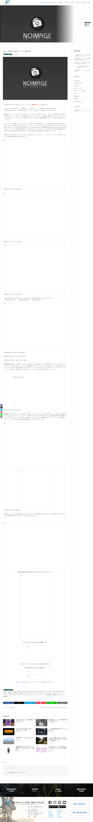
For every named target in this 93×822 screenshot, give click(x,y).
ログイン (18, 772)
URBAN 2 (27, 693)
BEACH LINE (24, 691)
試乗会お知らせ (79, 101)
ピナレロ (30, 694)
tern (24, 693)
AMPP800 (19, 691)
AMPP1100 (10, 691)
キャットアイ (36, 693)
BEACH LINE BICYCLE (32, 691)
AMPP (6, 691)
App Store (18, 682)
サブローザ (46, 693)
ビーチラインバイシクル (23, 694)
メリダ (34, 694)
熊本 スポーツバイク (61, 694)
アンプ (31, 693)
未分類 (77, 98)
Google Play (24, 682)
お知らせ (77, 85)
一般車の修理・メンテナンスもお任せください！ (82, 71)
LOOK (54, 691)
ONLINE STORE (79, 83)
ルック (44, 694)
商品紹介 (10, 54)
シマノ (50, 693)
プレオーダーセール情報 (80, 90)
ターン (60, 693)
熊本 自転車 (5, 696)
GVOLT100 (50, 691)
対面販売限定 (48, 694)
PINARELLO (62, 691)
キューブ (41, 693)
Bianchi (38, 691)
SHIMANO (9, 693)
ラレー (40, 694)
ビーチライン (15, 694)
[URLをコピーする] (62, 703)
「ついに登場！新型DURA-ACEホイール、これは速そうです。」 (82, 67)
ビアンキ (10, 694)
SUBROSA (20, 693)
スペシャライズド (55, 693)
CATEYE (42, 691)
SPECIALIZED (15, 693)
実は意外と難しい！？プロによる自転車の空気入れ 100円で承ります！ (82, 59)
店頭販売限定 (54, 694)
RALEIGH (5, 693)
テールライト (5, 694)
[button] (8, 703)
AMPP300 (14, 691)
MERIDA (57, 691)
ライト (37, 694)
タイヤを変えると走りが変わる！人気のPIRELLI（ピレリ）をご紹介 (82, 63)
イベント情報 (78, 88)
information (6, 54)
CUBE (46, 691)
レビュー (77, 93)
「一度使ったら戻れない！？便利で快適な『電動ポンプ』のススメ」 (82, 55)
